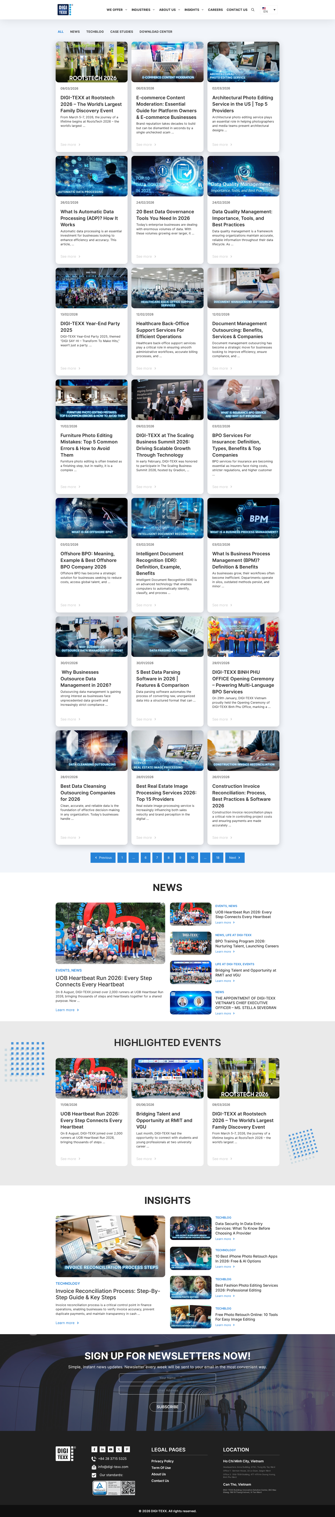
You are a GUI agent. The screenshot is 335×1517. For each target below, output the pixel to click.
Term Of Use (161, 1468)
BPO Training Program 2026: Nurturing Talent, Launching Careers (247, 943)
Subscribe (168, 1407)
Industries (141, 10)
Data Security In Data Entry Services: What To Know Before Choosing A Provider (242, 1228)
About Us (167, 10)
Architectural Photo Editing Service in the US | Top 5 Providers (242, 104)
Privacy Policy (162, 1461)
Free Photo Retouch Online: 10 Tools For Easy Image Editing (246, 1317)
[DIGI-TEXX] (65, 9)
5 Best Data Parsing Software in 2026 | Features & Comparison (162, 678)
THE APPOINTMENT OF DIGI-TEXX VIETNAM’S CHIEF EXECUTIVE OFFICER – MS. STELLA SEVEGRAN (245, 1003)
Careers (215, 10)
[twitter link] (102, 1449)
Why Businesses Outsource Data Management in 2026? (85, 678)
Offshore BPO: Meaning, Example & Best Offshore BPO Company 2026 (88, 560)
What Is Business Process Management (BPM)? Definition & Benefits (241, 560)
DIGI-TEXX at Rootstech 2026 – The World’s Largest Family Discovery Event (91, 104)
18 (217, 858)
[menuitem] (269, 9)
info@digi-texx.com (113, 1467)
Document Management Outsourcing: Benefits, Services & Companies (239, 330)
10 (192, 858)
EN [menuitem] (265, 11)
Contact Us (237, 10)
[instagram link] (94, 1449)
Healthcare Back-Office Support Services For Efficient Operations (162, 330)
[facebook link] (127, 1449)
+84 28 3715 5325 (112, 1459)
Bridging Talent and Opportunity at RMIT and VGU (164, 1120)
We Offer (115, 10)
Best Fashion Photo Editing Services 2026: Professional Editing (246, 1287)
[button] (126, 10)
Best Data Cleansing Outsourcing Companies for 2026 (87, 792)
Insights (192, 10)
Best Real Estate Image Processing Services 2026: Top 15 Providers (166, 792)
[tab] (61, 31)
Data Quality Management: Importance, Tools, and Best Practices (242, 218)
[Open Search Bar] (252, 10)
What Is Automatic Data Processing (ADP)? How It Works (89, 218)
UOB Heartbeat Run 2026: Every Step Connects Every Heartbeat (104, 981)
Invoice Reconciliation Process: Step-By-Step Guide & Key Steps (108, 1294)
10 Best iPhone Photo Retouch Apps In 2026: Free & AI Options (246, 1258)
